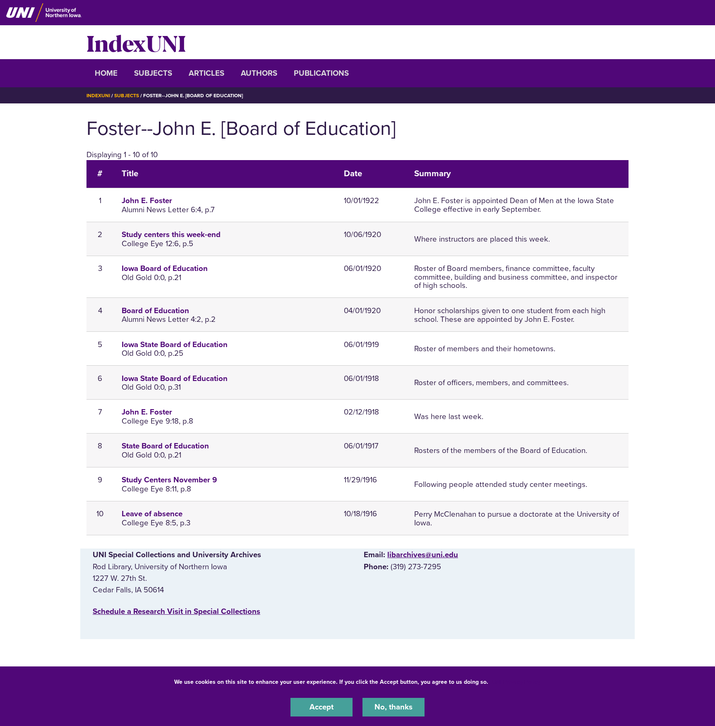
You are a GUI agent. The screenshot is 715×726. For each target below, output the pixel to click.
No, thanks (393, 707)
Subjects (153, 73)
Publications (321, 73)
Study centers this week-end (171, 234)
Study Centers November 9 (169, 479)
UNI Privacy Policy (516, 681)
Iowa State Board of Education (175, 344)
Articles (206, 73)
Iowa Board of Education (165, 268)
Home (106, 73)
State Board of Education (165, 445)
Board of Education (155, 310)
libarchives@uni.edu (422, 554)
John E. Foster (147, 200)
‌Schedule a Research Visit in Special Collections (176, 611)
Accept (322, 707)
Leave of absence (152, 513)
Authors (259, 73)
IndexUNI (136, 42)
